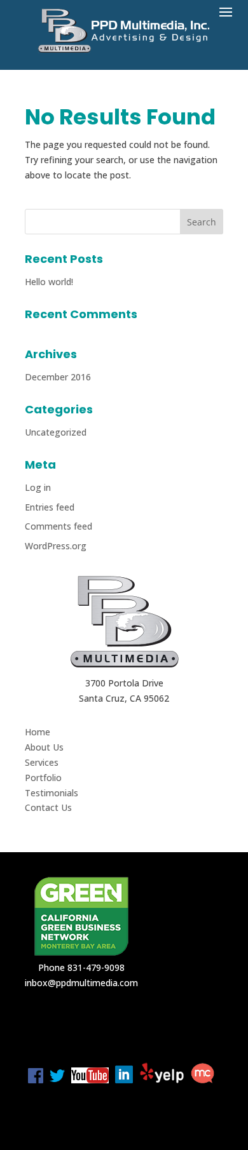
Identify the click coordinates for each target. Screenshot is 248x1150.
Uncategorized (55, 432)
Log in (38, 487)
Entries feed (49, 507)
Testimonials (51, 793)
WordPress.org (55, 546)
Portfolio (43, 778)
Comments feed (58, 526)
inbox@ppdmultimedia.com (81, 983)
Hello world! (49, 282)
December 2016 (58, 377)
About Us (44, 747)
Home (37, 732)
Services (42, 762)
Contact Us (48, 807)
